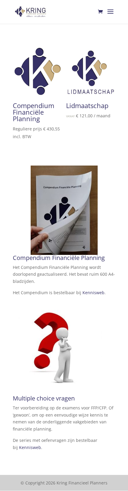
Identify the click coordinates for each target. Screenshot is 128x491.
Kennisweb (93, 292)
